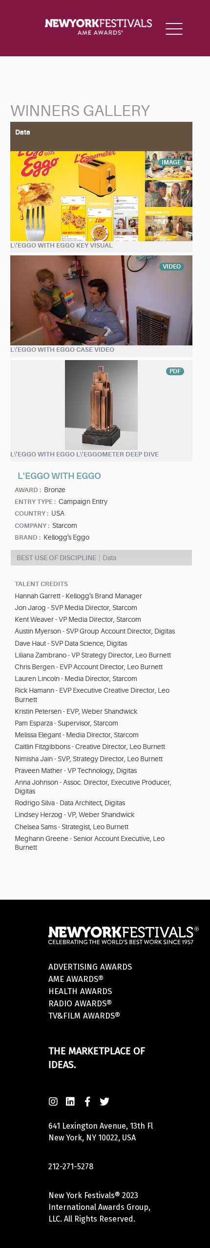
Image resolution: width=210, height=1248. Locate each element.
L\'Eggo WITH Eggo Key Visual (61, 245)
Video (172, 266)
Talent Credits (41, 584)
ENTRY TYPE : (35, 501)
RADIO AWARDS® (80, 1003)
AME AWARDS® (76, 979)
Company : (32, 525)
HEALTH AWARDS (80, 991)
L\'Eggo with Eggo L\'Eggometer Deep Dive (84, 454)
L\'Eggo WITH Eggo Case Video (62, 349)
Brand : (28, 537)
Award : (28, 490)
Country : (31, 513)
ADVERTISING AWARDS (90, 967)
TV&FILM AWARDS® (84, 1016)
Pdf (175, 371)
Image (171, 162)
